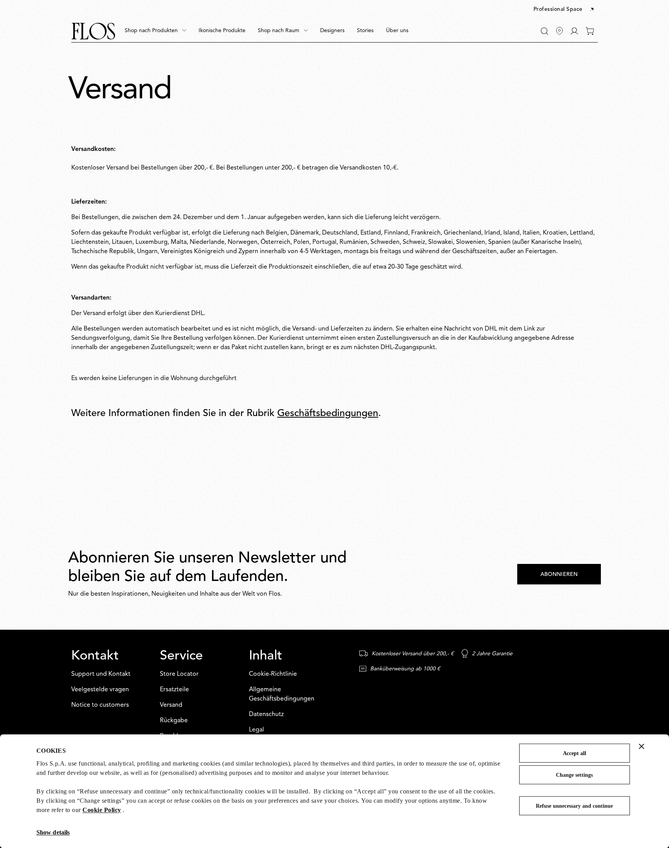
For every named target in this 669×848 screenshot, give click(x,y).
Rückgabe (174, 721)
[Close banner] (641, 746)
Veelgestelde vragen (100, 690)
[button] (564, 10)
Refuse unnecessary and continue (574, 806)
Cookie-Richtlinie (273, 674)
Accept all (574, 753)
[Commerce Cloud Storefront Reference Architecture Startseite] (93, 31)
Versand (171, 705)
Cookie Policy (101, 810)
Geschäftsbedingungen (327, 413)
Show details (53, 832)
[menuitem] (155, 31)
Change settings (574, 775)
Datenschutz (266, 714)
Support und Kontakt (100, 674)
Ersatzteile (174, 690)
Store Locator (179, 674)
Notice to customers (100, 705)
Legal (256, 730)
